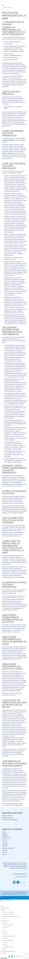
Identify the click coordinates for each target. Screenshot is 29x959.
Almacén (4, 832)
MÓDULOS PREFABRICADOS (8, 951)
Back (4, 918)
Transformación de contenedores (11, 916)
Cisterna (4, 854)
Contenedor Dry (6, 838)
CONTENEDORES (5, 921)
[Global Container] (12, 8)
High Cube (4, 846)
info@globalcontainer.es (21, 874)
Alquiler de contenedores (9, 914)
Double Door (5, 836)
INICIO (2, 906)
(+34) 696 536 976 (22, 876)
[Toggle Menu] (0, 897)
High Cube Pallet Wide (8, 848)
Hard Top (4, 842)
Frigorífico (4, 834)
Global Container (4, 898)
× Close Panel (4, 958)
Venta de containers (7, 815)
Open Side (4, 850)
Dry (3, 929)
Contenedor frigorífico (8, 925)
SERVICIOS (3, 910)
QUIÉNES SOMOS (5, 908)
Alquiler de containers (7, 817)
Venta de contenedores (8, 912)
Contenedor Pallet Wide (8, 936)
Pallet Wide (5, 844)
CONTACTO (3, 953)
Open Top (4, 852)
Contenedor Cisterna (8, 947)
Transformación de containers (9, 819)
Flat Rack (4, 840)
